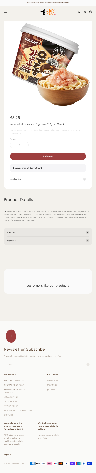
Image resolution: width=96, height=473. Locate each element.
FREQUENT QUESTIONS (14, 380)
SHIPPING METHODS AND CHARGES (15, 391)
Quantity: (14, 139)
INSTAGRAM (52, 380)
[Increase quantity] (24, 145)
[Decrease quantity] (13, 145)
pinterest (51, 389)
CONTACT (8, 415)
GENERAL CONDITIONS (14, 385)
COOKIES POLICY (11, 401)
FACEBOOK (52, 385)
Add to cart (48, 156)
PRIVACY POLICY (11, 406)
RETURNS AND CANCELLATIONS (18, 410)
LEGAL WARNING (11, 397)
